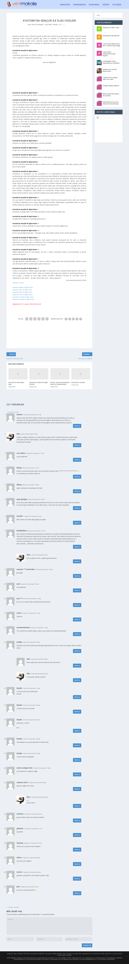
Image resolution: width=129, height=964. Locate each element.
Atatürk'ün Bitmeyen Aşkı (16, 383)
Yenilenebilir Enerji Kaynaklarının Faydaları (111, 62)
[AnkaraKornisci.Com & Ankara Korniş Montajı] (99, 103)
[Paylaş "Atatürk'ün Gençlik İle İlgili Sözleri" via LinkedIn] (47, 319)
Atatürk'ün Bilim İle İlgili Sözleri (38, 383)
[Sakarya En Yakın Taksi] (99, 28)
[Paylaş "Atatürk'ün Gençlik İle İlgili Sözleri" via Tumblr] (39, 319)
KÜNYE (106, 5)
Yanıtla (77, 426)
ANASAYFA (65, 5)
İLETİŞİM (116, 5)
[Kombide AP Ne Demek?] (99, 37)
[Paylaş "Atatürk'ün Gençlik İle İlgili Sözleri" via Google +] (35, 319)
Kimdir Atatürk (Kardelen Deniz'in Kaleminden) (59, 383)
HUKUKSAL (94, 5)
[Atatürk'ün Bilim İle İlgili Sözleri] (38, 374)
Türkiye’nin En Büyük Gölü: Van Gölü (110, 78)
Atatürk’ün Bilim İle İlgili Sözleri (22, 292)
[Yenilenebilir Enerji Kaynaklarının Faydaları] (99, 62)
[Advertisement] (49, 76)
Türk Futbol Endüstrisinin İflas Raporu (109, 54)
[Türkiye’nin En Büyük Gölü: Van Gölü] (99, 78)
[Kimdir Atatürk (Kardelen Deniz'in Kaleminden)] (59, 374)
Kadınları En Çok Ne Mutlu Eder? (110, 70)
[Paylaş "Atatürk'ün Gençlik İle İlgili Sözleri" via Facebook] (27, 319)
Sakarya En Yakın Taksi (111, 27)
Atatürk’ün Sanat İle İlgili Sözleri (22, 295)
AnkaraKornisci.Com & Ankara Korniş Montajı (111, 103)
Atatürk (55, 24)
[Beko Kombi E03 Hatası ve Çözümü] (99, 95)
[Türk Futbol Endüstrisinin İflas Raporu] (99, 53)
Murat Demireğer (37, 24)
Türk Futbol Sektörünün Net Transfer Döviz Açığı (111, 45)
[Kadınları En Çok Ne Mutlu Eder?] (99, 70)
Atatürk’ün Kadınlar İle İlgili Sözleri (23, 299)
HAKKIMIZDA (79, 5)
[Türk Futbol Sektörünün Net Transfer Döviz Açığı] (99, 45)
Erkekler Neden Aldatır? (111, 86)
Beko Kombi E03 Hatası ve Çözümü (111, 95)
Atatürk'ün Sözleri (78, 382)
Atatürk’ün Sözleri (18, 283)
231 (60, 24)
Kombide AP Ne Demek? (111, 36)
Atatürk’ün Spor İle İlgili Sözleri (22, 290)
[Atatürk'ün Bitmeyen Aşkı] (17, 374)
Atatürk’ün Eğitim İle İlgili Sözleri (22, 287)
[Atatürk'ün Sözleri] (80, 374)
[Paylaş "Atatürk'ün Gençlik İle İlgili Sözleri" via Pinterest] (43, 319)
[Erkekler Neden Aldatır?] (99, 87)
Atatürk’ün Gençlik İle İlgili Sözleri (23, 297)
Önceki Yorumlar (12, 412)
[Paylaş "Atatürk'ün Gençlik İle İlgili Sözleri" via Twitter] (31, 319)
